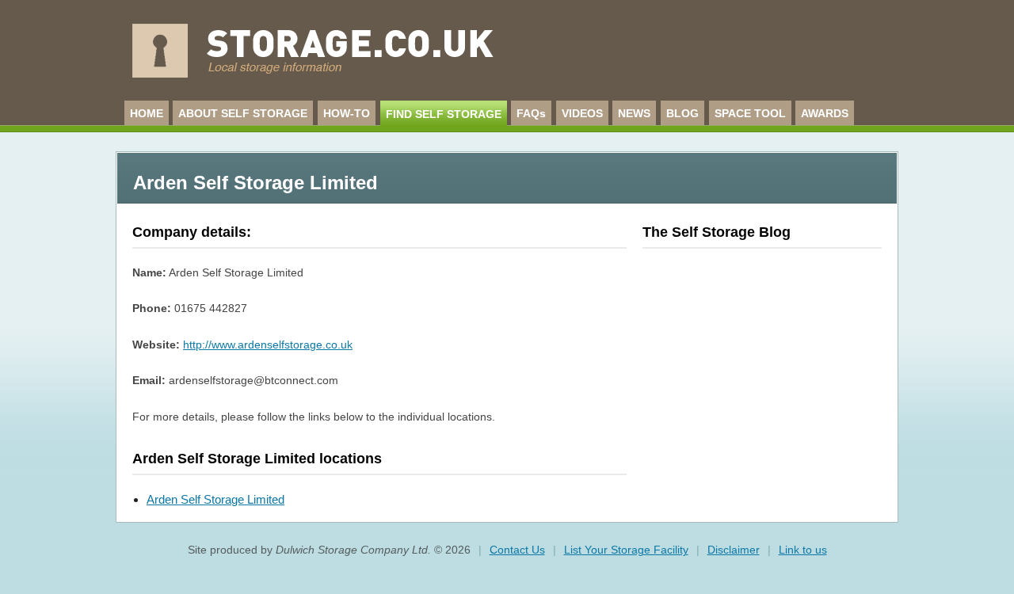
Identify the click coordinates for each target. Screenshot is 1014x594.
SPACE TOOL (750, 113)
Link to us (803, 549)
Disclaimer (733, 549)
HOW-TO (346, 113)
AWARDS (824, 113)
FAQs (531, 113)
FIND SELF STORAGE (443, 114)
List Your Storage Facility (626, 549)
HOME (146, 113)
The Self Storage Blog (716, 232)
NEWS (634, 113)
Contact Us (517, 549)
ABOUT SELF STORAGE (242, 113)
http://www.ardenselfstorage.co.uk (268, 344)
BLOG (682, 113)
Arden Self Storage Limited (215, 499)
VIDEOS (582, 113)
